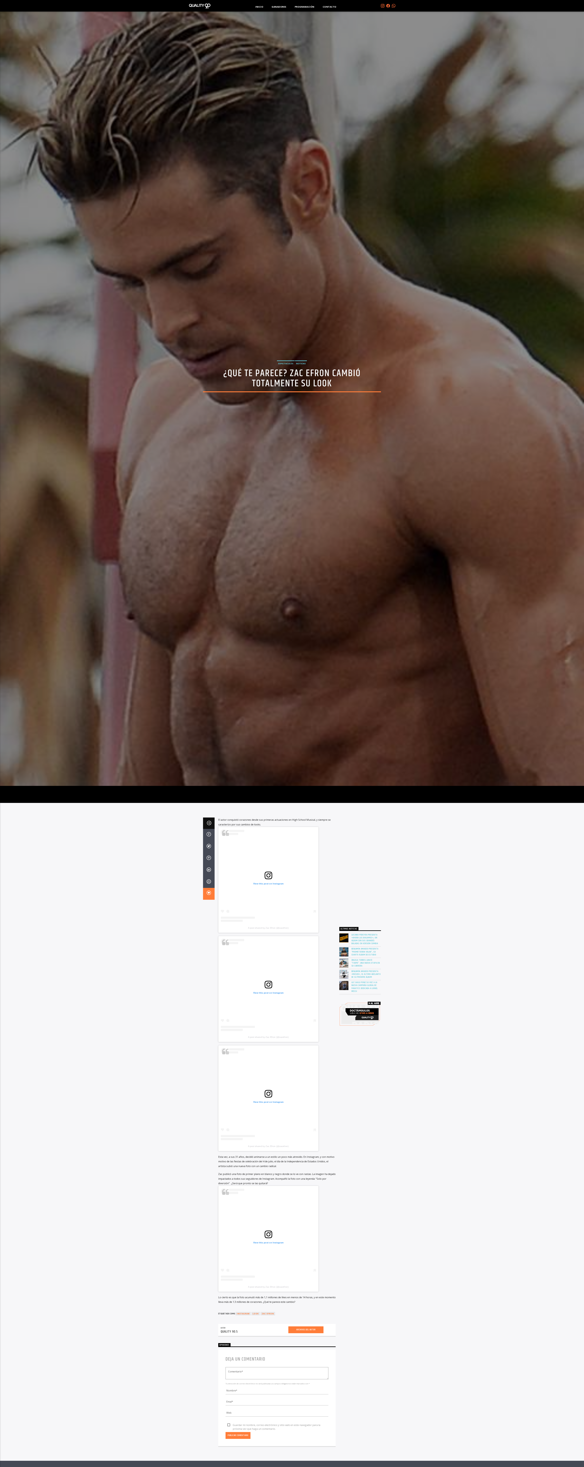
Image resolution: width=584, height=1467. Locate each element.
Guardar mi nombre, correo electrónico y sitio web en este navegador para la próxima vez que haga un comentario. (276, 1425)
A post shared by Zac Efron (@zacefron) (268, 928)
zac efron (268, 1313)
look (256, 1313)
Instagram (243, 1313)
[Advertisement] (360, 870)
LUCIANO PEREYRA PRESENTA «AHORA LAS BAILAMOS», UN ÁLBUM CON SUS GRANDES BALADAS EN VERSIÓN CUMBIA (364, 939)
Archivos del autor (305, 1330)
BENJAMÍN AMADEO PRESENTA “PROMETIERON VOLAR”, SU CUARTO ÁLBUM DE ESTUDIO (364, 951)
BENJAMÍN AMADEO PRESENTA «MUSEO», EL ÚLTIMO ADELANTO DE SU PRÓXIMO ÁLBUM (366, 974)
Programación (304, 6)
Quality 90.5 (229, 1331)
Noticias (301, 363)
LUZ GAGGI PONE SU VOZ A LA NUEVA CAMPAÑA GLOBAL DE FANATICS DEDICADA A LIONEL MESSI (364, 987)
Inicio (259, 6)
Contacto (329, 6)
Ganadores (279, 6)
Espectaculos (285, 363)
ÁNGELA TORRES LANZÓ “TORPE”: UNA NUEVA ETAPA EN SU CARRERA (365, 963)
